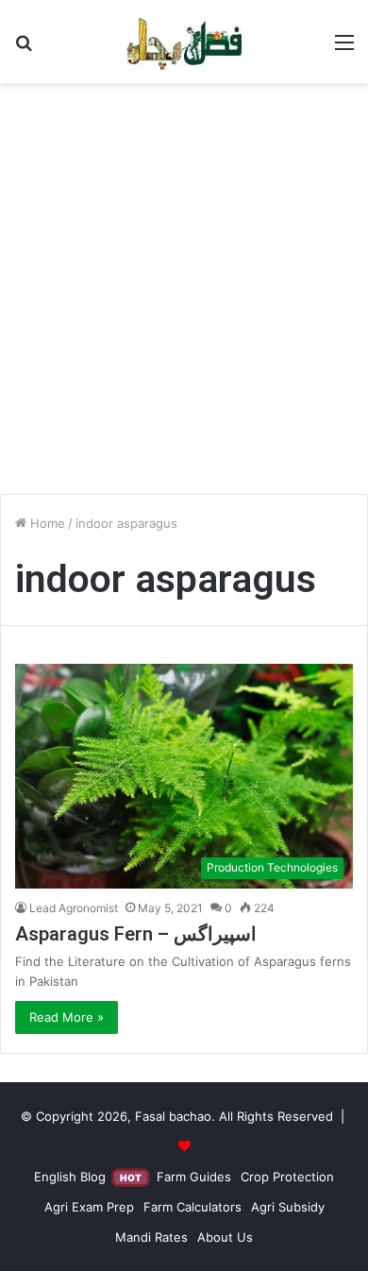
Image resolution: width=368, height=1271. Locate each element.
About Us (225, 1237)
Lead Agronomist (73, 908)
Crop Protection (287, 1176)
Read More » (66, 1017)
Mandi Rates (151, 1237)
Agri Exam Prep (89, 1206)
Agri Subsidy (288, 1206)
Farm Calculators (192, 1206)
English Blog (88, 1176)
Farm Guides (194, 1176)
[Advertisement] (184, 295)
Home (45, 523)
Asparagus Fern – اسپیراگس (136, 934)
